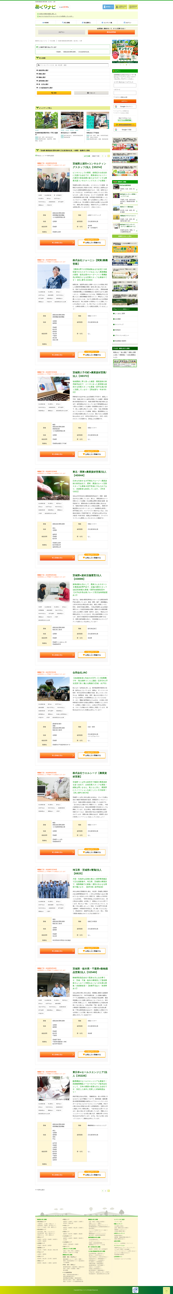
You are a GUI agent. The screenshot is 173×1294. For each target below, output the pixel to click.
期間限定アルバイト (94, 1244)
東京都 (49, 1249)
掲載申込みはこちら (119, 1247)
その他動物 (66, 1262)
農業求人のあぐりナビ (41, 40)
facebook (117, 1258)
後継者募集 (101, 1270)
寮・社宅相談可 (58, 195)
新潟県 (39, 1258)
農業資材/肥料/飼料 (72, 1274)
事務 (99, 1223)
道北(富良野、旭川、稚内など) (45, 1233)
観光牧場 (81, 1260)
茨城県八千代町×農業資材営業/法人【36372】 (89, 374)
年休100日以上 (42, 201)
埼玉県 (39, 1249)
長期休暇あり (50, 298)
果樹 (68, 1268)
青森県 (39, 1239)
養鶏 (64, 1260)
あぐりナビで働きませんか (121, 1252)
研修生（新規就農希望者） (96, 1243)
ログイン (62, 32)
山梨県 (39, 1254)
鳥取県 (65, 1227)
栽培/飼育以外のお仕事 (60, 301)
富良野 (65, 1252)
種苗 (64, 1274)
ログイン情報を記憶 (121, 97)
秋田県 (55, 1239)
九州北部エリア (67, 1236)
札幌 (64, 1250)
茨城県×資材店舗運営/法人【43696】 (87, 577)
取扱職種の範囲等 (120, 341)
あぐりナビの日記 (126, 1258)
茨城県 (39, 1245)
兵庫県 (80, 1221)
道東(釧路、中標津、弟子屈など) (46, 1225)
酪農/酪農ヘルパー (68, 1259)
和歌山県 (70, 1223)
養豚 (80, 1259)
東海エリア (41, 1260)
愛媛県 (75, 1233)
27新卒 (40, 513)
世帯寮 (96, 1249)
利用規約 (118, 330)
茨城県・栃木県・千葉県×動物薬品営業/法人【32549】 (90, 970)
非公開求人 (41, 198)
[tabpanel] (125, 51)
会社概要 (118, 319)
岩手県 (44, 1239)
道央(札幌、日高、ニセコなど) (45, 1231)
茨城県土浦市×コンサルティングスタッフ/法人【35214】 (89, 165)
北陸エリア (41, 1256)
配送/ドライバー (102, 1225)
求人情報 (52, 40)
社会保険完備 (48, 195)
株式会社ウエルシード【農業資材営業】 (90, 775)
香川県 (70, 1233)
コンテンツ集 (118, 1221)
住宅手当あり (57, 198)
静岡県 (39, 1263)
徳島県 (65, 1233)
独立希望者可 (92, 1270)
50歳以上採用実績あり (61, 714)
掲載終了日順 (95, 156)
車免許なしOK (100, 1272)
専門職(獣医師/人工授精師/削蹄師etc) (99, 1226)
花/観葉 (73, 1268)
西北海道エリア (42, 1229)
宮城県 (49, 1239)
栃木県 (44, 1245)
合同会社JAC (80, 672)
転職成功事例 (118, 1235)
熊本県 (80, 1238)
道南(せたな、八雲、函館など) (45, 1235)
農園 (78, 1268)
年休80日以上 (92, 1258)
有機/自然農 (92, 1263)
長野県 (44, 1254)
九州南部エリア (67, 1242)
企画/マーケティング (94, 1231)
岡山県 (75, 1227)
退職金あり (41, 205)
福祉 (74, 1279)
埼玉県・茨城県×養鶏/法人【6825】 (87, 871)
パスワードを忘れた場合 (121, 113)
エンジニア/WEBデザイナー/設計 (98, 1230)
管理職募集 (41, 610)
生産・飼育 (92, 1221)
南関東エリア (41, 1247)
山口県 (65, 1229)
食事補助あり (59, 298)
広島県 (80, 1227)
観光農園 (65, 1270)
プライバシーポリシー (122, 335)
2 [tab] (123, 64)
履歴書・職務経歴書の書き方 (122, 1237)
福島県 (44, 1241)
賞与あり (49, 198)
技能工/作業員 (100, 1221)
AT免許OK (49, 205)
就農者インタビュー (119, 1229)
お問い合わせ (131, 1251)
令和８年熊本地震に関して (48, 14)
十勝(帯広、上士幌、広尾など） (46, 1223)
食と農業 (124, 352)
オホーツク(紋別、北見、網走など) (46, 1227)
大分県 (65, 1239)
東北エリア (41, 1237)
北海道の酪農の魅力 (119, 1231)
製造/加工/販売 (67, 1279)
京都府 (70, 1221)
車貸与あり (59, 503)
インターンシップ (93, 1241)
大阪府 (75, 1221)
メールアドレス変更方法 (121, 111)
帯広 (72, 1250)
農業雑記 (122, 355)
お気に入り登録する (93, 242)
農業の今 (116, 352)
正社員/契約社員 (93, 1239)
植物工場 (81, 1266)
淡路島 (77, 1250)
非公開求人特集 (118, 1226)
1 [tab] (120, 64)
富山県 (44, 1258)
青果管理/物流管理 (100, 1235)
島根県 (70, 1227)
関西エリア (66, 1219)
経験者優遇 (50, 295)
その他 (103, 1244)
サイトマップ (119, 324)
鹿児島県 (70, 1244)
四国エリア (66, 1231)
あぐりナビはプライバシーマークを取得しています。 (56, 16)
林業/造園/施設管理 (68, 1276)
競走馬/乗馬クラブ (72, 1260)
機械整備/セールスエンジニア (97, 1233)
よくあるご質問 (120, 313)
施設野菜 (74, 1266)
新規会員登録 (111, 32)
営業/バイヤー (92, 1223)
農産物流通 (78, 1278)
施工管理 (91, 1235)
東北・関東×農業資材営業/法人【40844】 (89, 473)
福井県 (55, 1258)
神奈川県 (55, 1249)
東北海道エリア (42, 1221)
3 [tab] (126, 64)
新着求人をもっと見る (124, 236)
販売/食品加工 (92, 1225)
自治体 (69, 1281)
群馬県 (49, 1245)
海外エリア (66, 1246)
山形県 (39, 1241)
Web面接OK (92, 1273)
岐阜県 (55, 1263)
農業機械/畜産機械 (68, 1278)
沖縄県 (76, 1244)
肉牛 (76, 1259)
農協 (64, 1281)
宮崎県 (65, 1244)
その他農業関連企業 (77, 1281)
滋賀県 (65, 1221)
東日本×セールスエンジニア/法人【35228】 (90, 1074)
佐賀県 (70, 1238)
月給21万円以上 (59, 610)
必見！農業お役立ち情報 (121, 1227)
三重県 (49, 1263)
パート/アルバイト (104, 1239)
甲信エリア (41, 1252)
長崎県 (75, 1238)
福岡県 (65, 1238)
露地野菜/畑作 (67, 1266)
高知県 (80, 1233)
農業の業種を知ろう (119, 1238)
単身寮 (40, 195)
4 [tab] (129, 64)
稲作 (64, 1268)
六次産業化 (101, 1260)
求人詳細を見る (57, 242)
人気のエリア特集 (73, 1252)
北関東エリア (41, 1243)
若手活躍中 (61, 201)
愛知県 (44, 1263)
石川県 (49, 1258)
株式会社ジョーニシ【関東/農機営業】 (90, 262)
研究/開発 (91, 1228)
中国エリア (66, 1225)
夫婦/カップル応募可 (94, 1267)
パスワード (117, 89)
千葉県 (44, 1249)
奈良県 (65, 1223)
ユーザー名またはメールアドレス (123, 82)
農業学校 (79, 1279)
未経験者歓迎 (52, 201)
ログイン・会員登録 (119, 1243)
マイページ (130, 1243)
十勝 (68, 1250)
